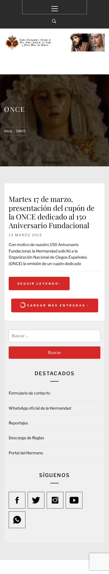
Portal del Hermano (26, 452)
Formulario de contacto (29, 393)
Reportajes (18, 423)
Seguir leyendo (38, 283)
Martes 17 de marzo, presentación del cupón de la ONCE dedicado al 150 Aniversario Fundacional (51, 212)
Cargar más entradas (56, 305)
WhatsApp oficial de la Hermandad (40, 408)
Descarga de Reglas (26, 437)
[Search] (54, 21)
